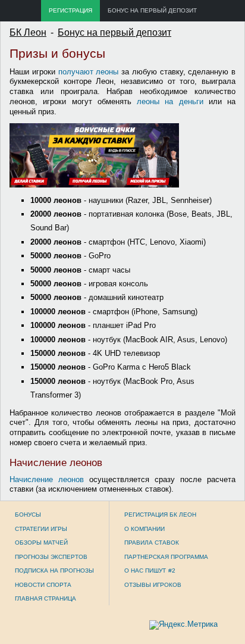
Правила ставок (151, 542)
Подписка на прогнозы (54, 570)
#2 (171, 570)
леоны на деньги (170, 101)
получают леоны (88, 71)
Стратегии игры (41, 529)
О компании (144, 529)
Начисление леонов (47, 479)
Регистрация (70, 10)
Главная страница (45, 598)
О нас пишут (145, 570)
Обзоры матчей (41, 542)
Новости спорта (43, 585)
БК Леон (28, 32)
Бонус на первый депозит (152, 10)
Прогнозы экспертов (51, 557)
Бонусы (28, 514)
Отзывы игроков (152, 585)
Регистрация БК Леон (160, 514)
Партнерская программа (166, 557)
